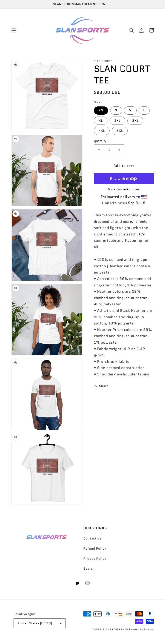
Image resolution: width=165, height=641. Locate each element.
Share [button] (103, 386)
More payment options (124, 189)
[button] (13, 30)
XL (101, 120)
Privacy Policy (94, 558)
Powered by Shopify (141, 629)
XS (101, 110)
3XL (135, 120)
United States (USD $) (35, 623)
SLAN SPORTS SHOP (115, 629)
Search (89, 568)
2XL (117, 120)
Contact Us (92, 538)
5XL (119, 130)
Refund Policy (94, 548)
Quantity (100, 141)
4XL (102, 130)
